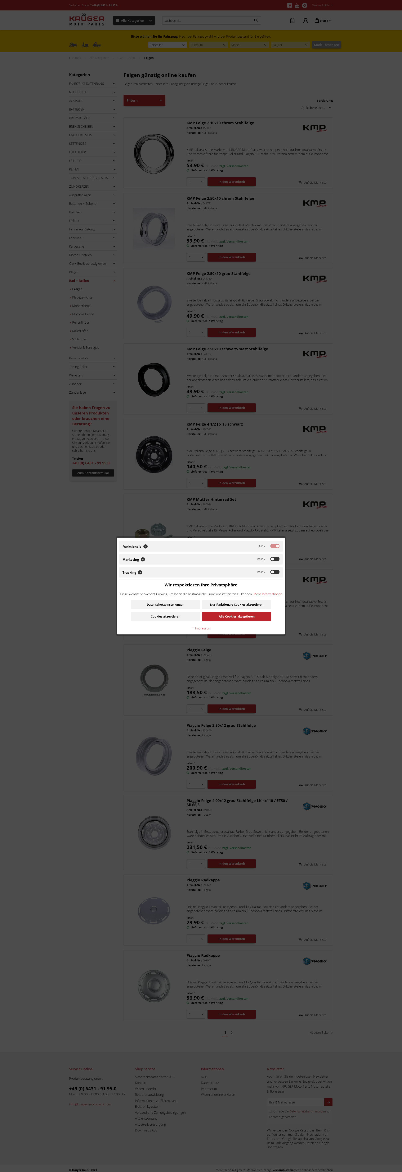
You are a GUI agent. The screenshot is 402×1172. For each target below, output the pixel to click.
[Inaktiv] (275, 559)
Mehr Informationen (268, 594)
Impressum (202, 628)
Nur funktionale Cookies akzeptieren (236, 604)
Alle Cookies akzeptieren (237, 616)
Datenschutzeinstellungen (165, 604)
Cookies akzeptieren (165, 616)
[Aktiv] (275, 546)
